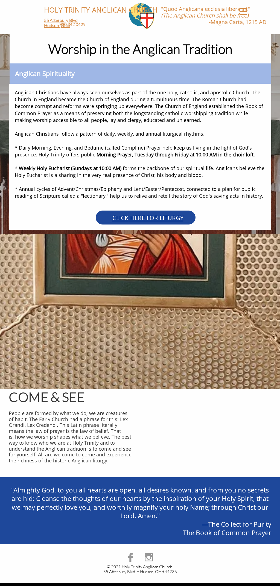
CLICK (120, 218)
